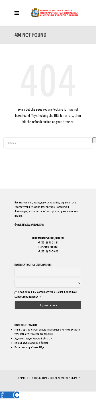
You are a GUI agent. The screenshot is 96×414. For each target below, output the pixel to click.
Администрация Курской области (33, 338)
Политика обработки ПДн (29, 347)
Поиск (94, 140)
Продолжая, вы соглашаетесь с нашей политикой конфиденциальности (45, 294)
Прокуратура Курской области (31, 342)
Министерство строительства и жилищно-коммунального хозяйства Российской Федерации (47, 331)
